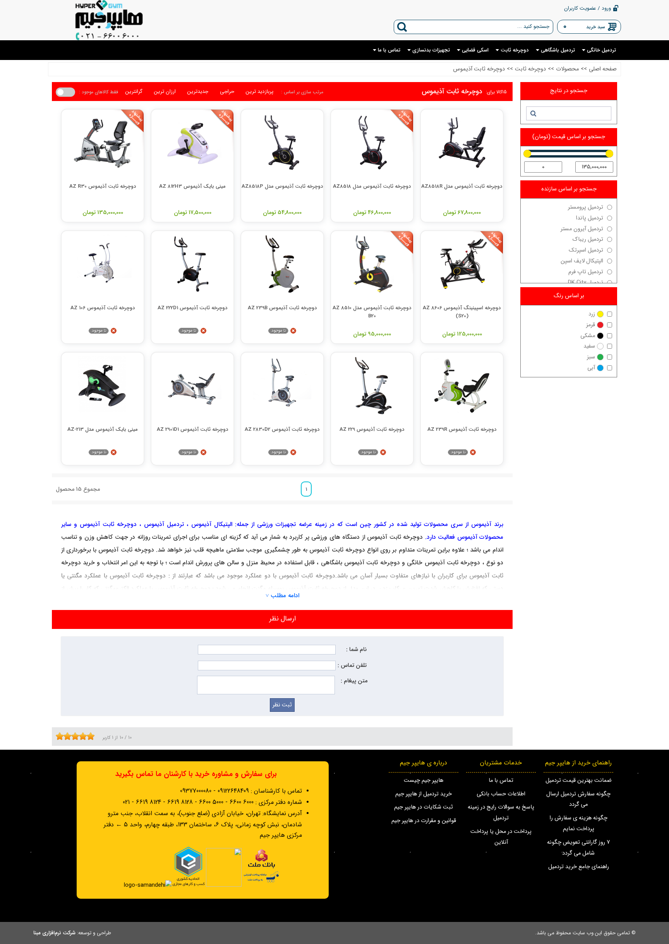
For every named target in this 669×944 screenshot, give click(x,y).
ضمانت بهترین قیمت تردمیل (578, 780)
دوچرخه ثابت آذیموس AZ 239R (462, 429)
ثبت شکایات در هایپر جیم (423, 807)
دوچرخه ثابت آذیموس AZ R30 (102, 186)
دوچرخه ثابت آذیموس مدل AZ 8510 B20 (372, 311)
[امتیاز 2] (61, 736)
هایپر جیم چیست (423, 780)
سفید (589, 346)
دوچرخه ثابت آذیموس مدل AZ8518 (372, 186)
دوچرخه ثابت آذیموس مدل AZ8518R (462, 186)
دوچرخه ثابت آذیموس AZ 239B (282, 308)
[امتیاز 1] (58, 736)
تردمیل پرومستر (585, 207)
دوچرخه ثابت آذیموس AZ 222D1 (193, 308)
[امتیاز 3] (65, 736)
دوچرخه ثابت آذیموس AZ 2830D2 (282, 429)
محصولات (567, 69)
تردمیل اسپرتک (586, 250)
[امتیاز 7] (81, 736)
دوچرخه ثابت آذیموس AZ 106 (102, 308)
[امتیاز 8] (85, 736)
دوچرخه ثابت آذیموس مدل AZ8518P (282, 186)
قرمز (590, 324)
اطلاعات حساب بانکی (501, 794)
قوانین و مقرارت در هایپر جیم (423, 820)
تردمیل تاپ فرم (585, 271)
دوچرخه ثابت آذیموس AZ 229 (372, 429)
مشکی (587, 335)
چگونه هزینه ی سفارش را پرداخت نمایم (578, 823)
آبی (591, 367)
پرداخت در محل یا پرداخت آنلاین (501, 837)
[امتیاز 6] (77, 736)
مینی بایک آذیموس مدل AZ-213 (102, 429)
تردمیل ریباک (588, 239)
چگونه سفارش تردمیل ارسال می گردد (578, 799)
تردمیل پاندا (589, 218)
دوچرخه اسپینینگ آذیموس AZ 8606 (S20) (462, 311)
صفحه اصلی (603, 69)
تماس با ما (501, 780)
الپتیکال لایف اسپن (582, 261)
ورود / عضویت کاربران (587, 8)
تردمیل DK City (585, 282)
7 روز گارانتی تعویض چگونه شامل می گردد (578, 848)
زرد (591, 314)
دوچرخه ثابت (530, 69)
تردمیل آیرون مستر (582, 228)
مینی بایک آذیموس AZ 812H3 (192, 186)
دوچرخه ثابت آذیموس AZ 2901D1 (192, 429)
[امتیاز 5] (73, 736)
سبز (591, 357)
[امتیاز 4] (69, 736)
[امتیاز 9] (89, 736)
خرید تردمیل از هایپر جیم (423, 794)
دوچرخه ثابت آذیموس (479, 69)
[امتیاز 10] (92, 736)
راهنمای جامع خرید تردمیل (578, 866)
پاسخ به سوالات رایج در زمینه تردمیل (501, 812)
